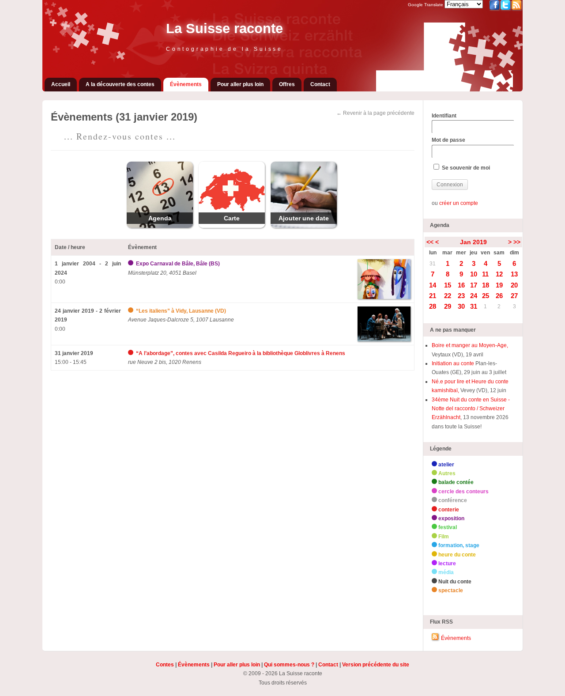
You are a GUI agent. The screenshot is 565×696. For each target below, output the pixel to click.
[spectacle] (131, 311)
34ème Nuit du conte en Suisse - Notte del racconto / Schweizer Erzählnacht (471, 409)
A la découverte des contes (120, 84)
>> (516, 242)
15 (447, 285)
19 (499, 285)
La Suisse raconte (224, 28)
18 (485, 285)
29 (447, 306)
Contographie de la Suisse (224, 49)
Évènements (186, 84)
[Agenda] (160, 226)
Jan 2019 (473, 242)
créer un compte (458, 203)
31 (432, 264)
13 (514, 274)
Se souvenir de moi (465, 168)
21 (432, 295)
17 (473, 285)
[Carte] (232, 226)
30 (461, 306)
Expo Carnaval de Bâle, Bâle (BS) (178, 264)
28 (432, 306)
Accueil (60, 84)
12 (499, 274)
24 (473, 295)
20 (514, 285)
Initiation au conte (453, 363)
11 (485, 274)
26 (499, 295)
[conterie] (131, 353)
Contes (165, 665)
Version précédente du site (375, 665)
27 (514, 295)
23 (461, 295)
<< (429, 242)
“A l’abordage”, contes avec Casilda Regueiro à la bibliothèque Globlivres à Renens (240, 353)
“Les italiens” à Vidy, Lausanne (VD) (181, 311)
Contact (320, 84)
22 (447, 295)
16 (461, 285)
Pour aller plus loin (240, 84)
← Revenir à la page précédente (375, 113)
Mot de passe (448, 140)
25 (485, 295)
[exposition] (131, 264)
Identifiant (444, 116)
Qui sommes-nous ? (289, 665)
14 (432, 285)
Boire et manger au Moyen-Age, (470, 345)
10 (473, 274)
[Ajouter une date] (304, 226)
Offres (287, 84)
